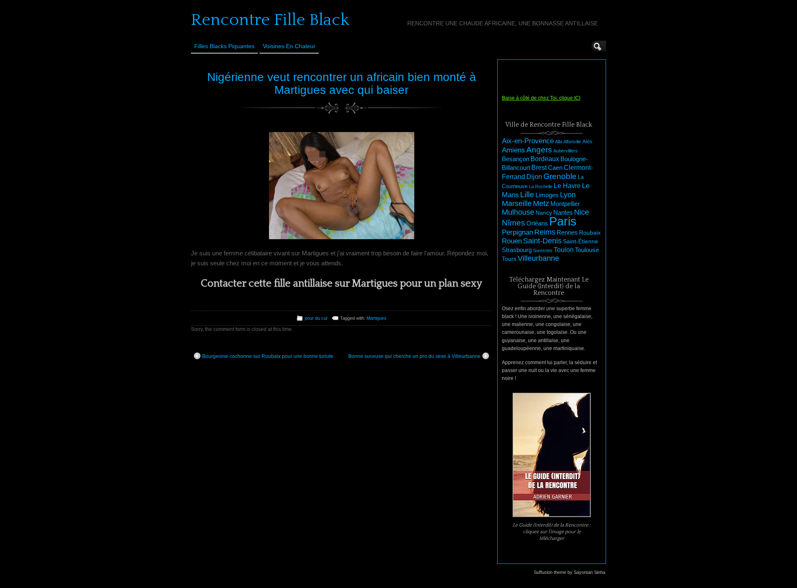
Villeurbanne (538, 258)
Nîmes (513, 222)
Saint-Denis (542, 241)
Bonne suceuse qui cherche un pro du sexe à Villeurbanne (414, 356)
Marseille (517, 203)
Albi (558, 141)
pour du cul (316, 318)
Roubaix (590, 232)
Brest (539, 167)
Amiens (513, 150)
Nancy (543, 213)
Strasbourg (517, 250)
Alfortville (572, 141)
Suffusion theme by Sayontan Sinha (569, 572)
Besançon (515, 158)
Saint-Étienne (580, 241)
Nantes (563, 212)
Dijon (534, 176)
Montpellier (565, 203)
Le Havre (567, 185)
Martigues (376, 318)
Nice (581, 212)
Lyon (568, 194)
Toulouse (587, 249)
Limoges (547, 195)
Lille (527, 194)
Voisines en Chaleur (289, 46)
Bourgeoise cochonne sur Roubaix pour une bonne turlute (267, 356)
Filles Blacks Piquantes (224, 46)
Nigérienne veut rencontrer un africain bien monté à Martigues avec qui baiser (341, 83)
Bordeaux (545, 158)
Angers (539, 149)
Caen (555, 167)
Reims (544, 232)
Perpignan (517, 232)
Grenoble (560, 176)
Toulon (564, 249)
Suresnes (543, 250)
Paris (563, 221)
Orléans (537, 223)
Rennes (567, 232)
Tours (509, 258)
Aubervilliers (565, 150)
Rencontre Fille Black (270, 20)
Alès (587, 141)
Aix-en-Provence (528, 141)
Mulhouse (518, 212)
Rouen (512, 241)
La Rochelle (541, 186)
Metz (541, 203)
